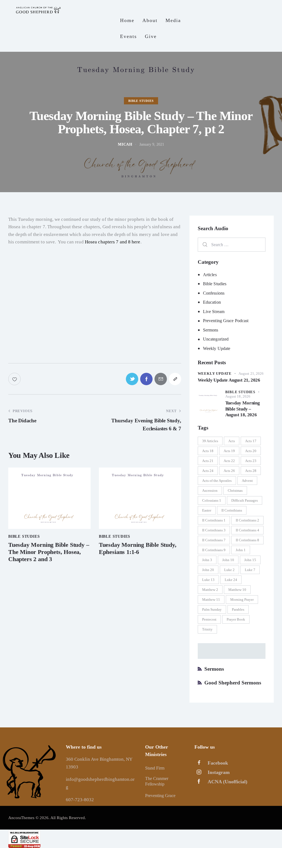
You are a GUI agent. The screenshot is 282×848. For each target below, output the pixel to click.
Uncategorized (216, 339)
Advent (247, 481)
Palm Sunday (212, 609)
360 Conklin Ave (83, 759)
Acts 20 (250, 451)
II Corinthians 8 (247, 540)
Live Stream (213, 311)
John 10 (228, 560)
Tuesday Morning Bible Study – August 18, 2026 (242, 408)
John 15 (250, 560)
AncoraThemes (21, 818)
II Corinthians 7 (214, 540)
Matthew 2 (210, 590)
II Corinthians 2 (247, 520)
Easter (206, 510)
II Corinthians (231, 510)
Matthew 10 (237, 590)
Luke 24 (231, 580)
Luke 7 (250, 570)
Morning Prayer (242, 599)
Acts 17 (250, 441)
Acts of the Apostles (217, 481)
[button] (175, 379)
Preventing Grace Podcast (225, 320)
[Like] (15, 379)
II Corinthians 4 (247, 530)
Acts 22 (229, 461)
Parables (238, 609)
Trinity (207, 629)
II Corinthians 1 (214, 520)
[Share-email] (160, 379)
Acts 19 (229, 451)
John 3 (207, 560)
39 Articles (210, 441)
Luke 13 (208, 580)
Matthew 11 (211, 599)
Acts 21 (207, 461)
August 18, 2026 (238, 396)
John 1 (241, 550)
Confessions (213, 293)
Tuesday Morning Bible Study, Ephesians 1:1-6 (138, 548)
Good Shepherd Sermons (232, 683)
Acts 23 (250, 461)
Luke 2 (229, 570)
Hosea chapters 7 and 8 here (112, 241)
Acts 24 (207, 471)
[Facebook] (146, 379)
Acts (231, 441)
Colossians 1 (211, 500)
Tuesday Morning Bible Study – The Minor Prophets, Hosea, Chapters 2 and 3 (48, 552)
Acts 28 (250, 471)
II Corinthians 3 (214, 530)
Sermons (210, 330)
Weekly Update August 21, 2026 (229, 380)
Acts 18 (207, 451)
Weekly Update (216, 348)
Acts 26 (229, 471)
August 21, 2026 (251, 373)
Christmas (235, 490)
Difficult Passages (244, 500)
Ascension (210, 490)
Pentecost (209, 619)
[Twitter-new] (132, 379)
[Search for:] (231, 244)
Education (212, 302)
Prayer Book (236, 619)
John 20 (208, 570)
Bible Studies (140, 100)
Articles (210, 274)
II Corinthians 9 (214, 550)
